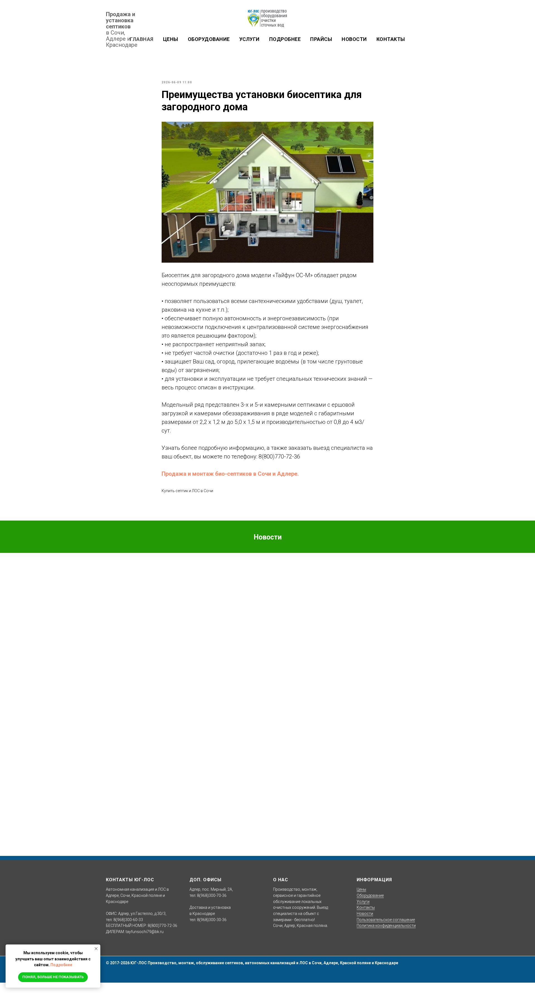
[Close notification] (96, 948)
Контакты (390, 39)
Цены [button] (170, 39)
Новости (354, 39)
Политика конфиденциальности (386, 925)
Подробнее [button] (285, 39)
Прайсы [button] (321, 39)
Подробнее (61, 965)
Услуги (249, 39)
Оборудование (370, 895)
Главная (142, 39)
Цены (361, 889)
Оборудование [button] (209, 39)
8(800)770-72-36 (279, 456)
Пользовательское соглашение (386, 919)
